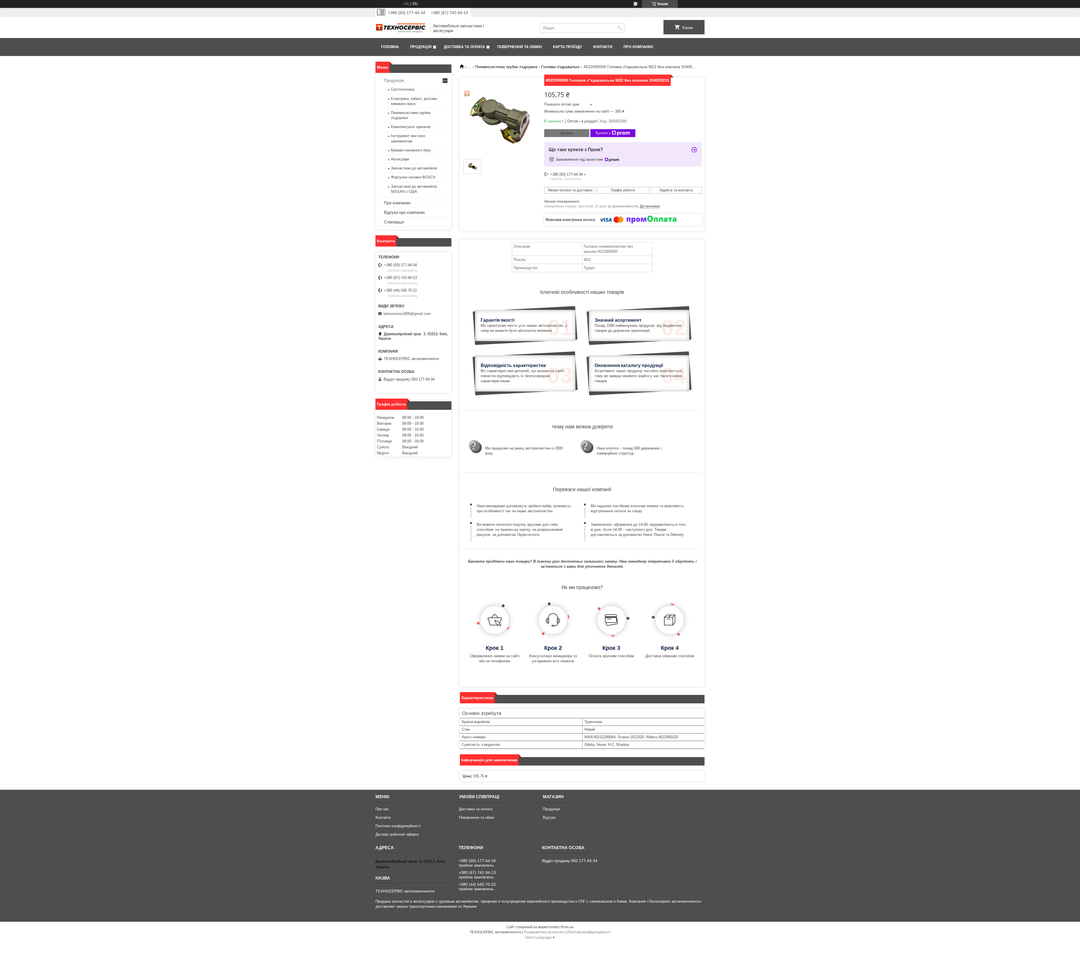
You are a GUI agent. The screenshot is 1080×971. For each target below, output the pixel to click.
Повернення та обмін (519, 47)
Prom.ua (567, 927)
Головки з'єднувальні (560, 66)
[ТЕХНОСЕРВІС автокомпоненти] (400, 28)
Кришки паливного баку (411, 150)
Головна (390, 47)
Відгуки (549, 817)
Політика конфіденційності (397, 826)
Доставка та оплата (464, 47)
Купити (567, 133)
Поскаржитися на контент (544, 932)
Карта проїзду (567, 47)
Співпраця (394, 222)
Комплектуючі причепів (411, 127)
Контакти (602, 47)
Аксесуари (400, 159)
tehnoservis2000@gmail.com (407, 314)
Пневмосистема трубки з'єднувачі (506, 66)
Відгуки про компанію (404, 212)
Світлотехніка (402, 89)
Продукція (420, 47)
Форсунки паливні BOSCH (413, 177)
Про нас (382, 809)
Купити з (603, 133)
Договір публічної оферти (397, 834)
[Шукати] (619, 28)
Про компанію (638, 47)
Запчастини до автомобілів (414, 168)
